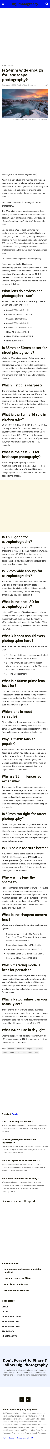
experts (30, 1049)
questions (27, 1052)
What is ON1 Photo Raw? (17, 1284)
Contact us (21, 1438)
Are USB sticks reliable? (16, 1290)
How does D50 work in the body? (20, 1178)
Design (5, 1307)
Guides (10, 65)
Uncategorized (9, 1336)
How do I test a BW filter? (17, 1278)
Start (4, 1438)
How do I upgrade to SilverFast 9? (21, 1160)
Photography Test (11, 1322)
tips (36, 1052)
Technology (8, 1331)
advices (11, 1049)
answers (20, 1049)
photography (15, 1052)
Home (4, 65)
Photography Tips (11, 1326)
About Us (30, 1438)
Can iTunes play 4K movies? (17, 1121)
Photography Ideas (11, 1317)
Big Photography (25, 4)
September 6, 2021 (9, 85)
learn (5, 1052)
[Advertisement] (25, 35)
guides (39, 1049)
